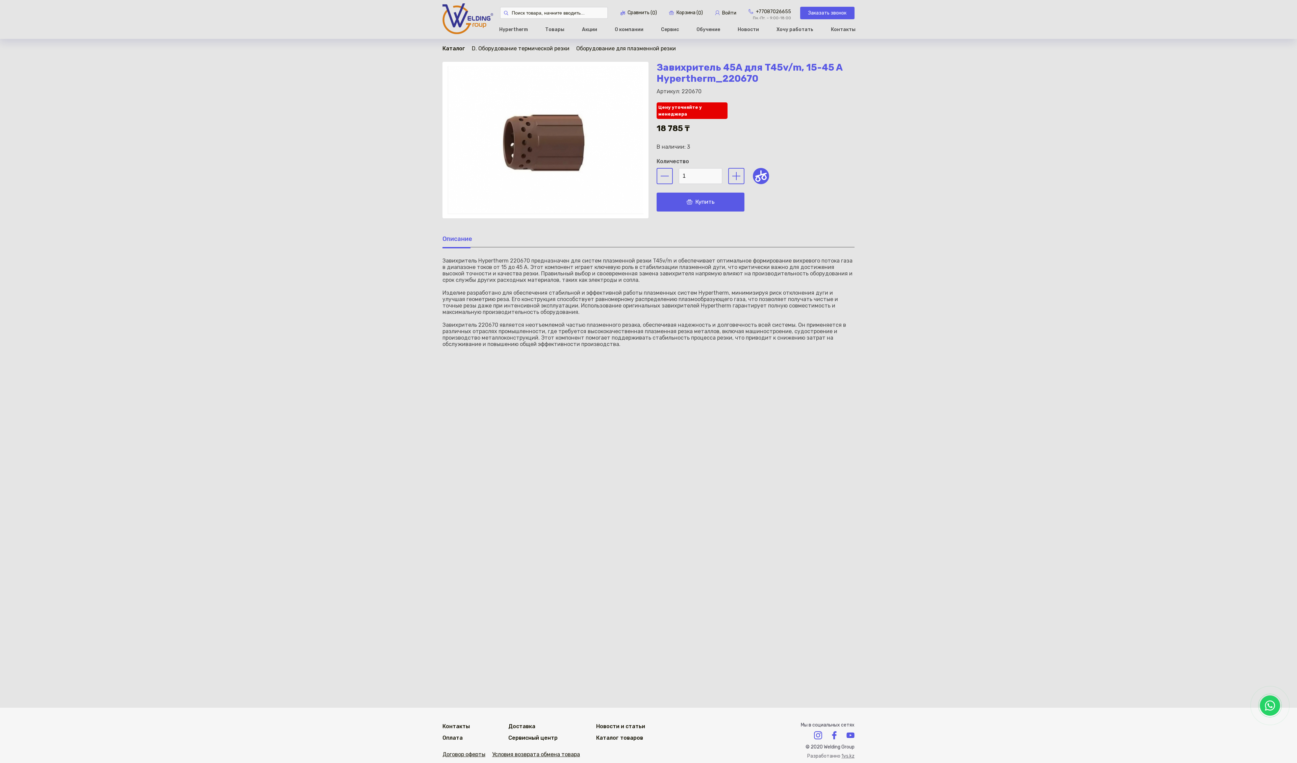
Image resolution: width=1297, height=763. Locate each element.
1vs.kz (848, 756)
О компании (629, 29)
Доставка (521, 726)
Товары (554, 29)
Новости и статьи (620, 726)
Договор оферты (463, 754)
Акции (589, 29)
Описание (457, 239)
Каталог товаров (619, 738)
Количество (673, 161)
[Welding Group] (467, 19)
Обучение (708, 29)
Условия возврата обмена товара (536, 754)
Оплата (452, 738)
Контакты (843, 29)
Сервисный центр (533, 738)
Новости (748, 29)
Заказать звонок (827, 13)
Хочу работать (795, 29)
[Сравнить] (761, 176)
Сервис (670, 29)
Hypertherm (513, 29)
